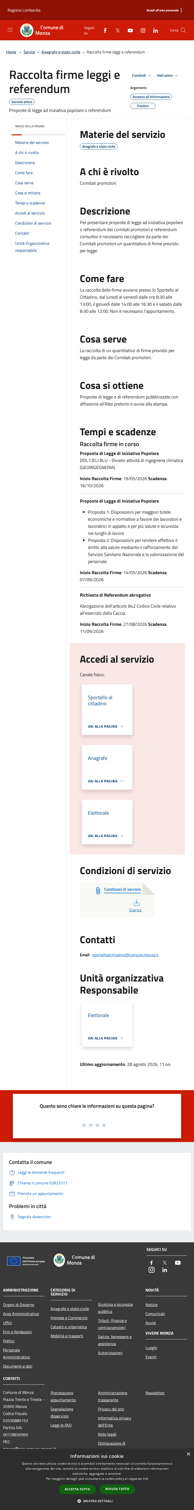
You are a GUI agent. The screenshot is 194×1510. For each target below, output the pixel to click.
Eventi (151, 1357)
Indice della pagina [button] (29, 126)
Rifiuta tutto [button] (117, 1489)
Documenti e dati (17, 1366)
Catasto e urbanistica (69, 1327)
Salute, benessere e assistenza (115, 1340)
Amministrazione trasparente (112, 1396)
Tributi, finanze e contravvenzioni (112, 1324)
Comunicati (155, 1314)
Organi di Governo (18, 1305)
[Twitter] (116, 30)
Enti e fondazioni (17, 1332)
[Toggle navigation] (10, 30)
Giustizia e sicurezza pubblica (115, 1307)
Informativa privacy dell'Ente (114, 1421)
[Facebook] (103, 30)
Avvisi (151, 1323)
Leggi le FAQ (61, 1425)
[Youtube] (128, 30)
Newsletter (155, 1393)
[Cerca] (183, 30)
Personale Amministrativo (16, 1353)
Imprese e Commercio (69, 1318)
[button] (97, 1501)
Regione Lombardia (24, 10)
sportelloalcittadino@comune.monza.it (125, 955)
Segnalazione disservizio (62, 1412)
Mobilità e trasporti (67, 1336)
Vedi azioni (165, 75)
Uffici (7, 1323)
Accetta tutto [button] (77, 1489)
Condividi (139, 75)
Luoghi (151, 1348)
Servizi (29, 52)
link (145, 1478)
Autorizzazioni (110, 1353)
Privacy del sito (111, 1409)
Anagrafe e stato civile (60, 52)
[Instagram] (141, 30)
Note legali (107, 1434)
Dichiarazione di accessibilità (111, 1446)
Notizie (152, 1305)
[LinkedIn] (154, 30)
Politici (9, 1341)
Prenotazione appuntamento (63, 1396)
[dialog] (97, 1479)
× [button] (188, 1454)
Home (11, 52)
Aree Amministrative (21, 1314)
